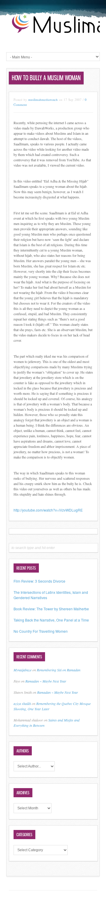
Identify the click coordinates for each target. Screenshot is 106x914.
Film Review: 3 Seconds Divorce (39, 580)
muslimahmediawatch (43, 99)
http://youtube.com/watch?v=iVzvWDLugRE (48, 509)
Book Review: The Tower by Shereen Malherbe (51, 608)
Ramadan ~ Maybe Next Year (45, 681)
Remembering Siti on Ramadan (58, 670)
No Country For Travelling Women (41, 631)
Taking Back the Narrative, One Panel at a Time (51, 619)
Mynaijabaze (23, 670)
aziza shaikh (22, 703)
